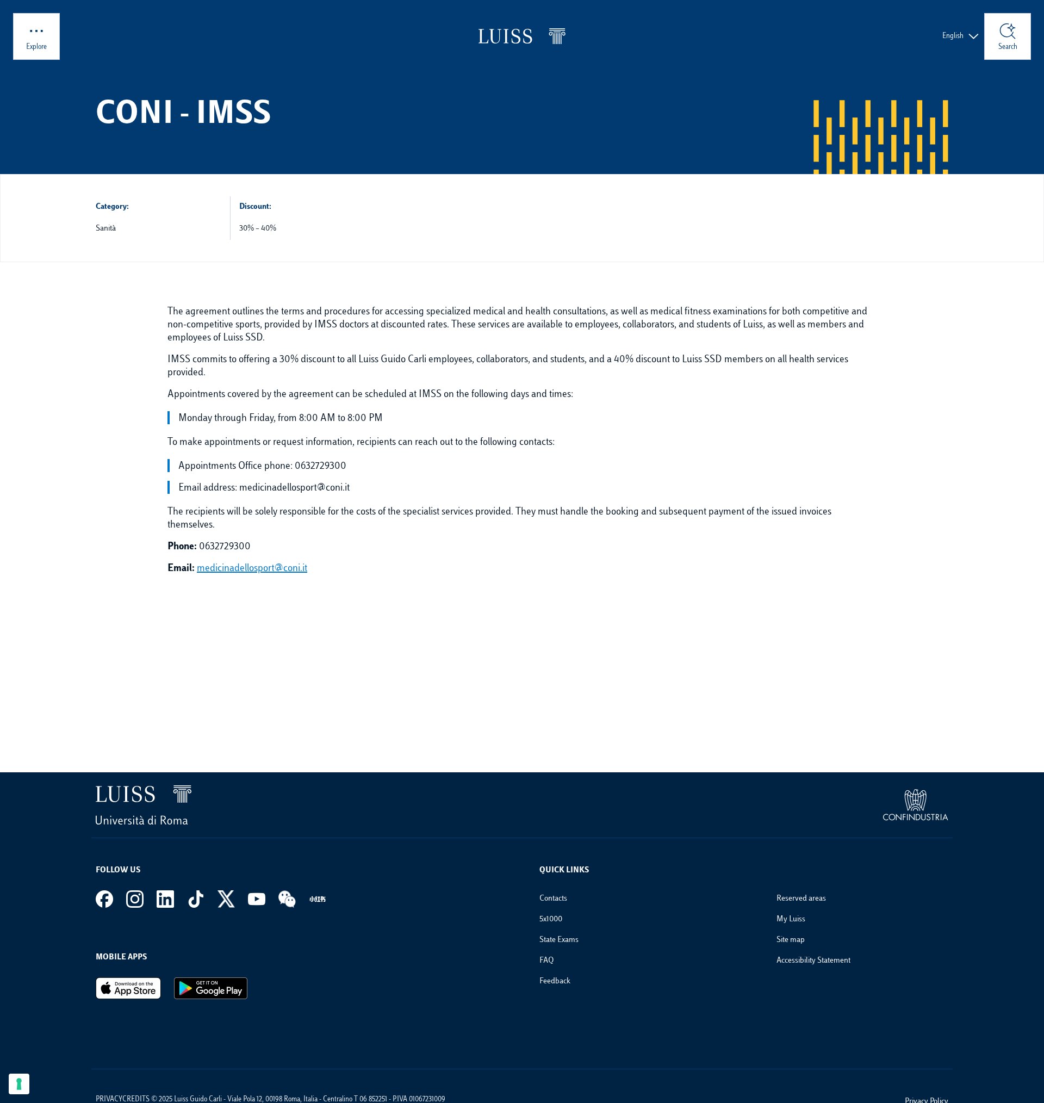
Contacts (553, 899)
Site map (790, 940)
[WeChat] (287, 899)
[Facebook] (104, 899)
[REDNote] (317, 899)
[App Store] (128, 988)
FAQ (546, 961)
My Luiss (790, 919)
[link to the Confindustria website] (915, 805)
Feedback (554, 981)
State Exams (559, 940)
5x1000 (550, 919)
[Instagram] (135, 899)
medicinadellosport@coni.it (252, 569)
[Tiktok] (195, 899)
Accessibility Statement (813, 961)
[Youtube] (256, 899)
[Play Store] (210, 988)
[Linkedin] (165, 899)
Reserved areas (801, 899)
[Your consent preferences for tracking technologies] (19, 1084)
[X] (226, 899)
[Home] (522, 36)
